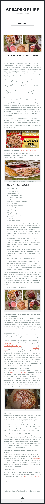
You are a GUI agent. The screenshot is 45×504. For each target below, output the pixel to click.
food (19, 490)
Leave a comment (36, 491)
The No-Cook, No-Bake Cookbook (19, 372)
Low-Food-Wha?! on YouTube (32, 476)
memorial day (14, 491)
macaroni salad (34, 490)
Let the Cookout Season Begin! (29, 150)
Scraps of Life (22, 9)
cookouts (15, 490)
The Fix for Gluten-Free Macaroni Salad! (22, 56)
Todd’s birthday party (9, 344)
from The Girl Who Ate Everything (13, 346)
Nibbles (22, 57)
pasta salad (29, 491)
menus (25, 491)
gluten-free (22, 490)
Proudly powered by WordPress (14, 501)
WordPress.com (33, 501)
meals (10, 491)
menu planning (21, 491)
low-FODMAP (27, 490)
